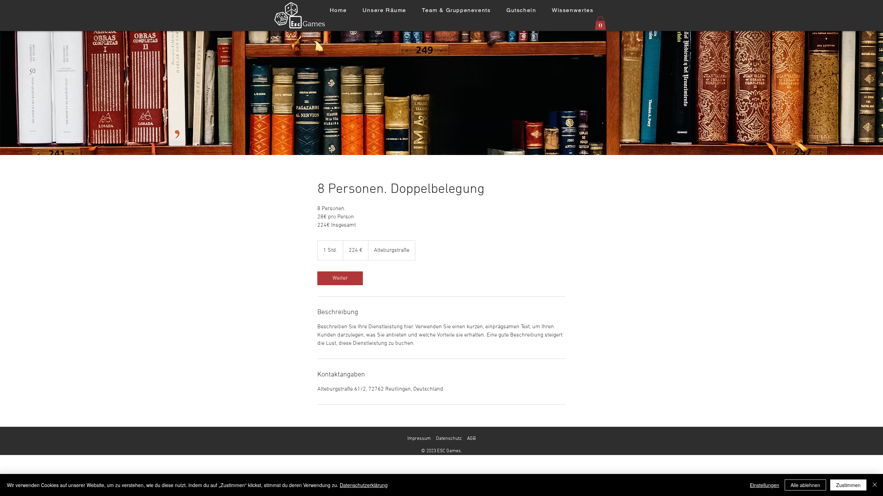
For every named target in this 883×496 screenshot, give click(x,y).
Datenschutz (449, 439)
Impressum (419, 439)
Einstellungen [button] (764, 485)
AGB (471, 439)
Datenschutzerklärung (364, 485)
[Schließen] (875, 484)
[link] (340, 278)
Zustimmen (848, 485)
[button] (600, 23)
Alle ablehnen (805, 485)
